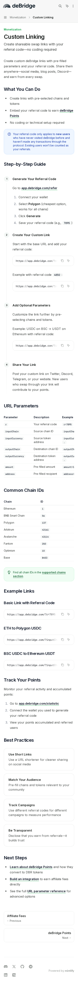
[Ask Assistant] (68, 260)
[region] (39, 446)
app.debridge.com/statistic (39, 703)
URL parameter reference (46, 891)
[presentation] (43, 261)
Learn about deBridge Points (31, 867)
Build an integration (24, 879)
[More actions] (73, 6)
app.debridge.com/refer (39, 188)
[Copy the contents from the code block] (62, 260)
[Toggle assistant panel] (67, 6)
